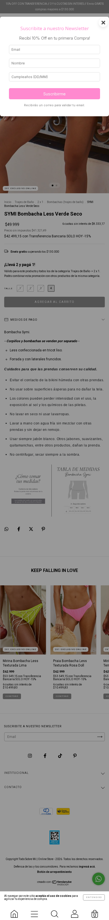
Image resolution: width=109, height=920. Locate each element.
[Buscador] (54, 911)
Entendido (94, 897)
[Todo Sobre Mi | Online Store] (14, 911)
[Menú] (34, 911)
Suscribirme (54, 93)
